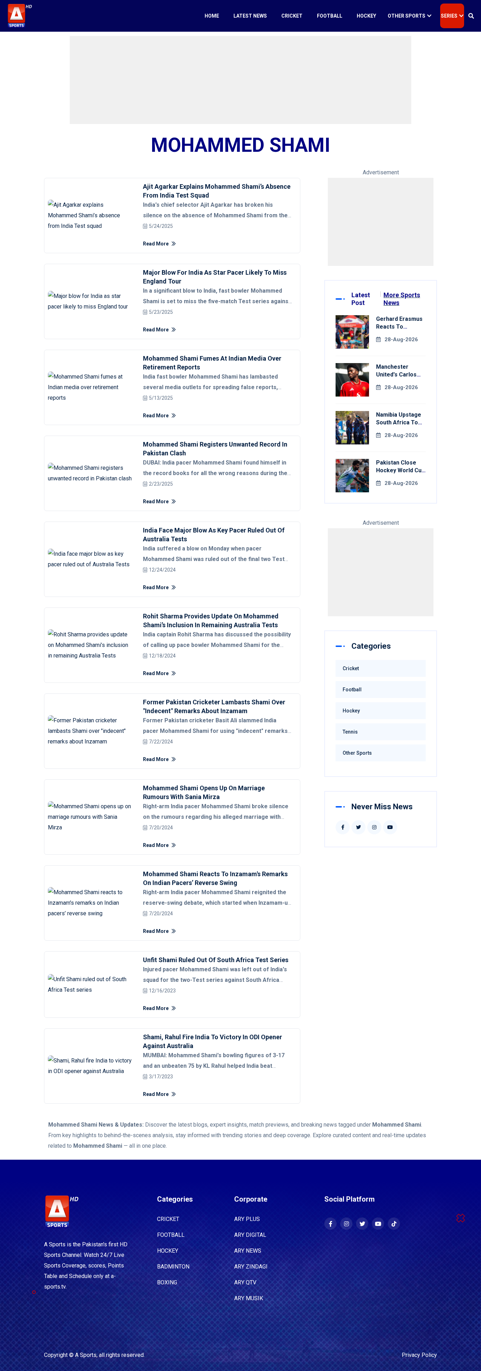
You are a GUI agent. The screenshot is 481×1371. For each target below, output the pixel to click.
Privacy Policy (419, 1355)
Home (212, 16)
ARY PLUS (247, 1219)
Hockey (366, 16)
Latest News (250, 16)
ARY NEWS (247, 1250)
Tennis (350, 732)
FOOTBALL (171, 1235)
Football (329, 16)
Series (449, 16)
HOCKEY (167, 1250)
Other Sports (406, 16)
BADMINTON (173, 1266)
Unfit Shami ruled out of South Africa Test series (215, 960)
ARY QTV (245, 1282)
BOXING (167, 1282)
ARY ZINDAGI (251, 1266)
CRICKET (168, 1219)
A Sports (85, 1355)
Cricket (291, 16)
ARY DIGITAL (250, 1235)
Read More (156, 244)
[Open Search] (471, 16)
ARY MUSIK (248, 1298)
